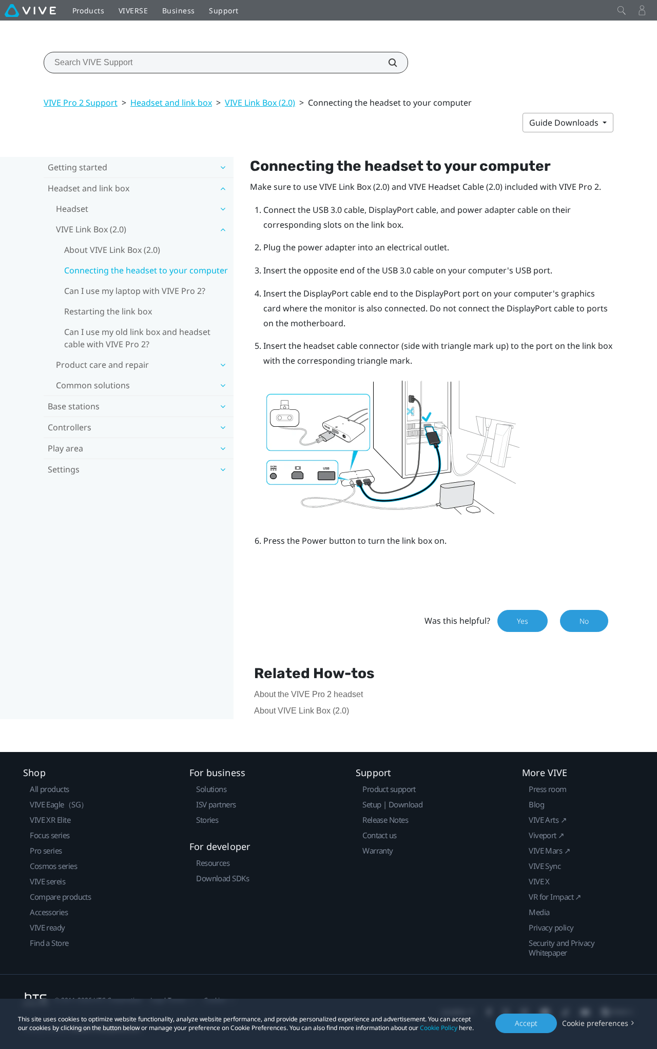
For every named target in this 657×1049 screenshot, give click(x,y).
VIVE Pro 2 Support (81, 102)
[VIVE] (30, 10)
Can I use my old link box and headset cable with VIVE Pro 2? (137, 338)
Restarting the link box (108, 311)
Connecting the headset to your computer (146, 270)
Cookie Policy (438, 1027)
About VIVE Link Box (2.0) (112, 249)
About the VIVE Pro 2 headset (308, 694)
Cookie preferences (595, 1023)
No (584, 621)
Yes (522, 621)
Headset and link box (171, 102)
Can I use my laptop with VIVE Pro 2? (134, 290)
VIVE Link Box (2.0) (260, 102)
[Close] (621, 10)
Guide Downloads (565, 122)
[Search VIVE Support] (387, 62)
